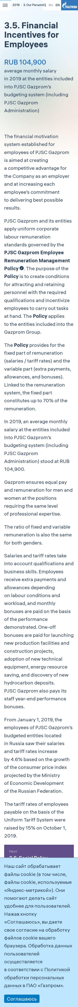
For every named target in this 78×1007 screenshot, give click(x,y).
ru (51, 5)
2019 (16, 5)
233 (44, 5)
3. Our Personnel (34, 5)
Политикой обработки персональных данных (37, 977)
